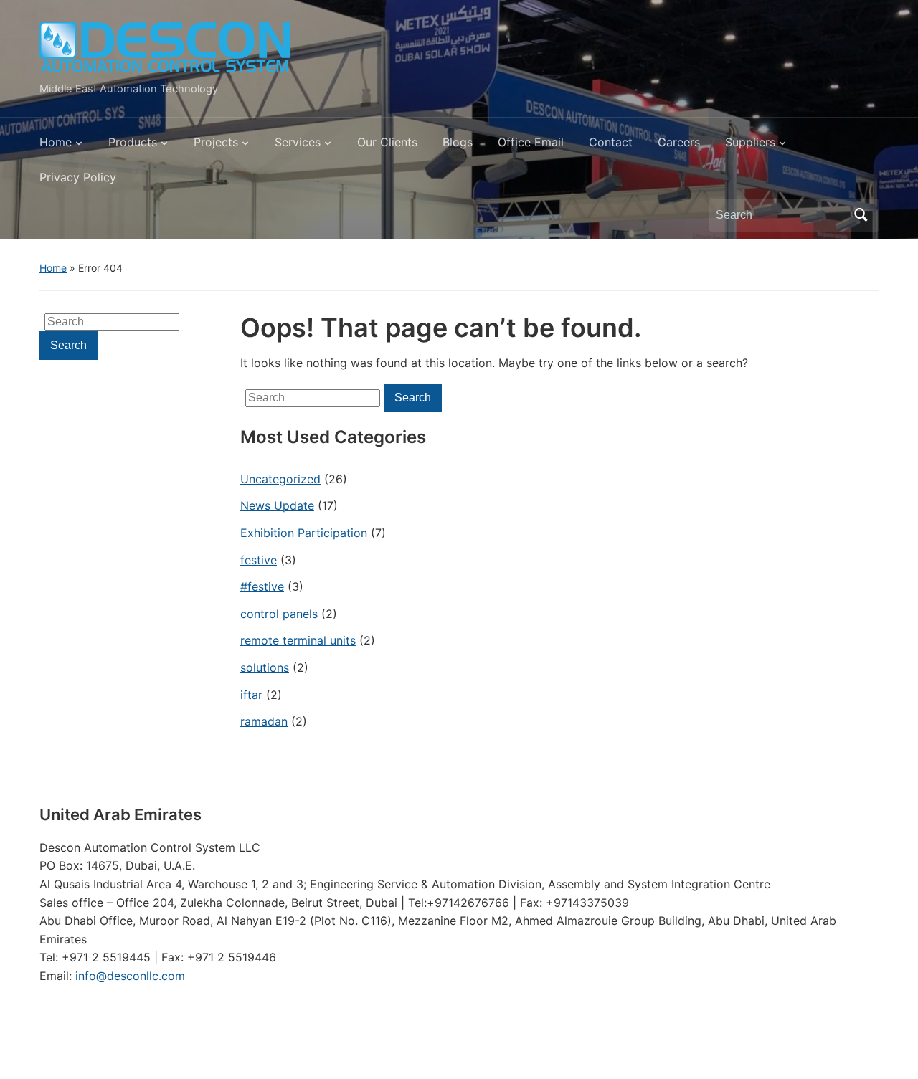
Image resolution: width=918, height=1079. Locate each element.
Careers (679, 142)
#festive (262, 586)
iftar (251, 695)
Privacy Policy (77, 177)
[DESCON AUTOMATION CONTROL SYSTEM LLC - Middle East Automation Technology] (164, 47)
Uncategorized (280, 479)
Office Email (531, 142)
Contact (611, 142)
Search (860, 215)
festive (258, 560)
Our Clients (387, 142)
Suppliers (750, 142)
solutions (264, 667)
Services (298, 142)
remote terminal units (298, 640)
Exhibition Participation (303, 533)
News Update (277, 505)
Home (55, 142)
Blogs (458, 142)
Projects (216, 142)
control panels (279, 614)
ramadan (264, 721)
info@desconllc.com (130, 976)
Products (132, 142)
